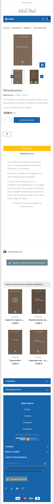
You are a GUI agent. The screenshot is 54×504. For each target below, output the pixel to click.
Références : (9, 95)
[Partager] (7, 134)
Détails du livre (27, 154)
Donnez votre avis (18, 479)
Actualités (10, 381)
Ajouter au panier (26, 120)
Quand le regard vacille (16, 320)
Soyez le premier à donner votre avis (28, 263)
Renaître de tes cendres (40, 320)
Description (27, 148)
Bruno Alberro (25, 108)
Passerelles (15, 360)
